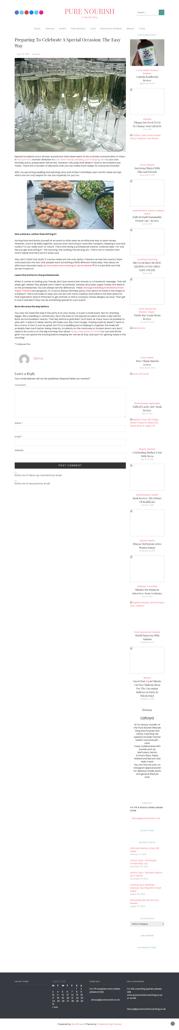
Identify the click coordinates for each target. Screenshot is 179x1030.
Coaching (142, 259)
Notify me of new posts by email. (32, 483)
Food (93, 28)
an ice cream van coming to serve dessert (68, 265)
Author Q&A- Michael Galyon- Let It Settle (146, 874)
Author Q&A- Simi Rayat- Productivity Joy (144, 862)
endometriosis (140, 210)
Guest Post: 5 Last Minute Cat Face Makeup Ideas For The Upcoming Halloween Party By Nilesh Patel (147, 688)
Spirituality (154, 403)
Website (19, 450)
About (37, 28)
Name (19, 423)
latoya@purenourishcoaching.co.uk (146, 1009)
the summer (24, 159)
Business (141, 586)
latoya (38, 358)
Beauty (130, 28)
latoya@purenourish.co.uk (146, 818)
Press (142, 28)
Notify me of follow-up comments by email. (38, 475)
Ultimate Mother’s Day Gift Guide (144, 850)
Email (18, 436)
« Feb (55, 1007)
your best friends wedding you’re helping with (80, 159)
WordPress (77, 1024)
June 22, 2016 (23, 54)
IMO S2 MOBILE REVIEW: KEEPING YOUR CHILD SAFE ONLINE (147, 266)
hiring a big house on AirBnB (86, 331)
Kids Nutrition (78, 28)
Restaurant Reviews (111, 28)
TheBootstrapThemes (109, 1024)
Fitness (143, 540)
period (151, 210)
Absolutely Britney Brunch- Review (145, 902)
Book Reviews (141, 403)
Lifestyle (49, 28)
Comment (20, 385)
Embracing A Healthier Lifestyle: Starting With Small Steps (145, 888)
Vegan (151, 312)
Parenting (152, 259)
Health (62, 28)
